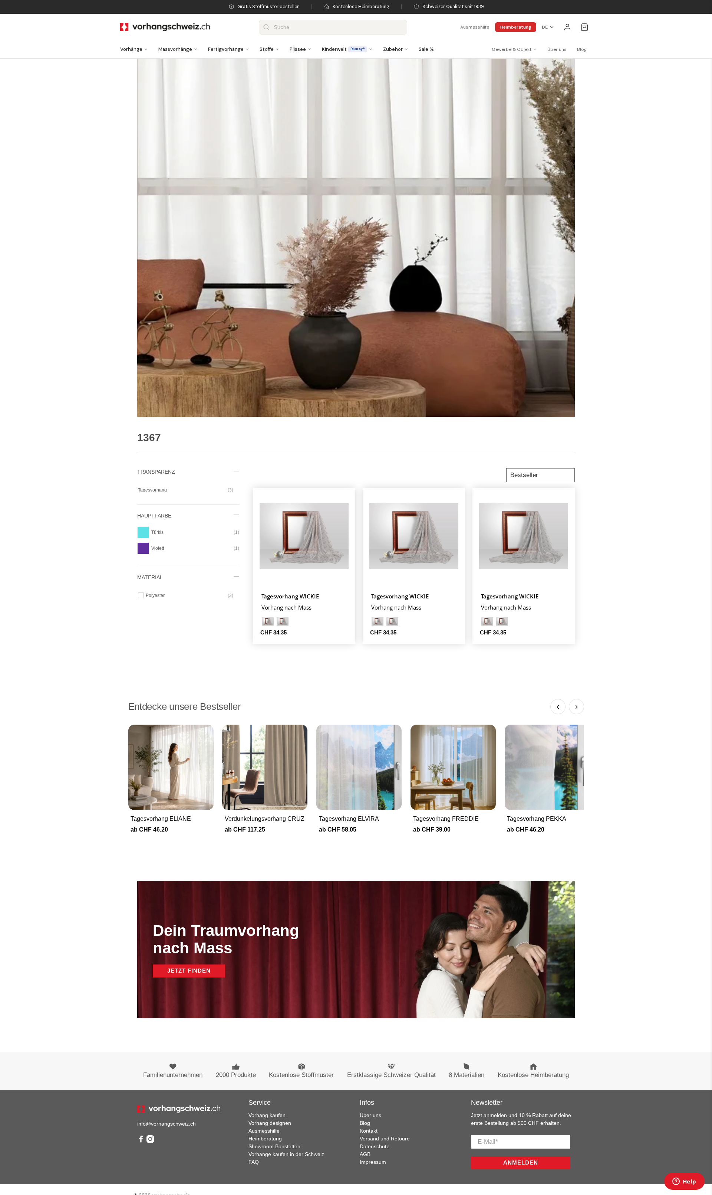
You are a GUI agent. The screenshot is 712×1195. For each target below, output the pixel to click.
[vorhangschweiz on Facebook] (141, 1141)
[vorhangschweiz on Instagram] (150, 1141)
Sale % (426, 49)
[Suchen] (266, 27)
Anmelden (520, 1162)
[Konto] (567, 27)
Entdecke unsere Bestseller (184, 706)
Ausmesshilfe (474, 27)
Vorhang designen (269, 1123)
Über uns (557, 49)
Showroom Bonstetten (274, 1146)
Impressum (373, 1162)
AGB (365, 1154)
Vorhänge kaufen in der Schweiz (286, 1154)
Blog (582, 49)
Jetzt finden (189, 970)
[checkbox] (185, 490)
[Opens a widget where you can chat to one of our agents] (684, 1182)
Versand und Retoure (385, 1139)
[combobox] (333, 27)
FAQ (253, 1162)
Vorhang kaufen (267, 1115)
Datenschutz (374, 1146)
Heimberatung (515, 27)
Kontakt (369, 1131)
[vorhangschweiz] (178, 1109)
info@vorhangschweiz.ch (166, 1124)
